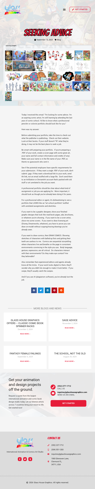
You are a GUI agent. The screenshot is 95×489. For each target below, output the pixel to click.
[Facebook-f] (20, 459)
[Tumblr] (30, 459)
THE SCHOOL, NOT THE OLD (70, 353)
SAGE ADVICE (69, 320)
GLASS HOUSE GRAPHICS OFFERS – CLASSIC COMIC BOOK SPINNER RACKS (25, 323)
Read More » (25, 334)
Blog (59, 40)
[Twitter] (25, 459)
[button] (64, 9)
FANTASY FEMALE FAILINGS (25, 353)
